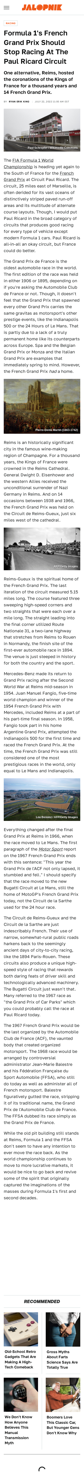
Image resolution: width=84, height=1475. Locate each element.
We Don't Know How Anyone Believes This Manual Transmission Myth (18, 1430)
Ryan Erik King (19, 101)
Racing (10, 23)
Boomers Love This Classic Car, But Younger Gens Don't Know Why (63, 1425)
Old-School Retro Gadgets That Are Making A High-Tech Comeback (20, 1359)
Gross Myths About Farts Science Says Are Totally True (62, 1360)
